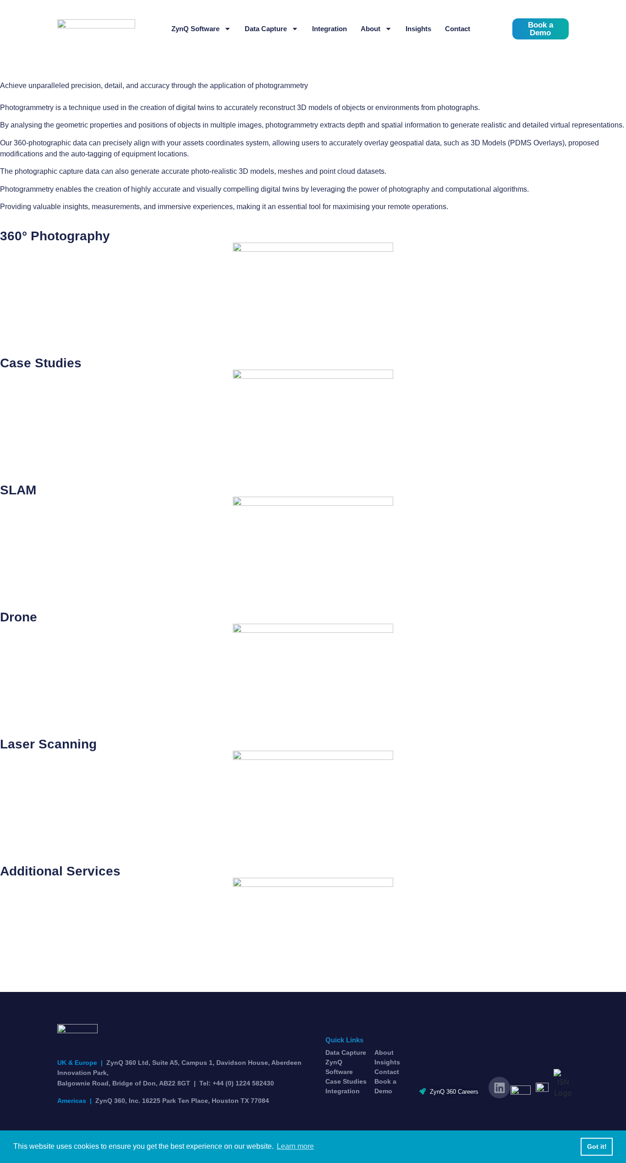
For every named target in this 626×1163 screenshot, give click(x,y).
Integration (329, 29)
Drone (18, 617)
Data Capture (266, 29)
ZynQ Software (195, 29)
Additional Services (60, 871)
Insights (418, 29)
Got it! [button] (597, 1146)
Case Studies (41, 363)
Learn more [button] (295, 1146)
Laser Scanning (48, 744)
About (370, 29)
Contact (457, 29)
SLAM (18, 490)
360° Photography (55, 236)
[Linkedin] (499, 1087)
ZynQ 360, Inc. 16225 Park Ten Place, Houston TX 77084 (163, 1100)
